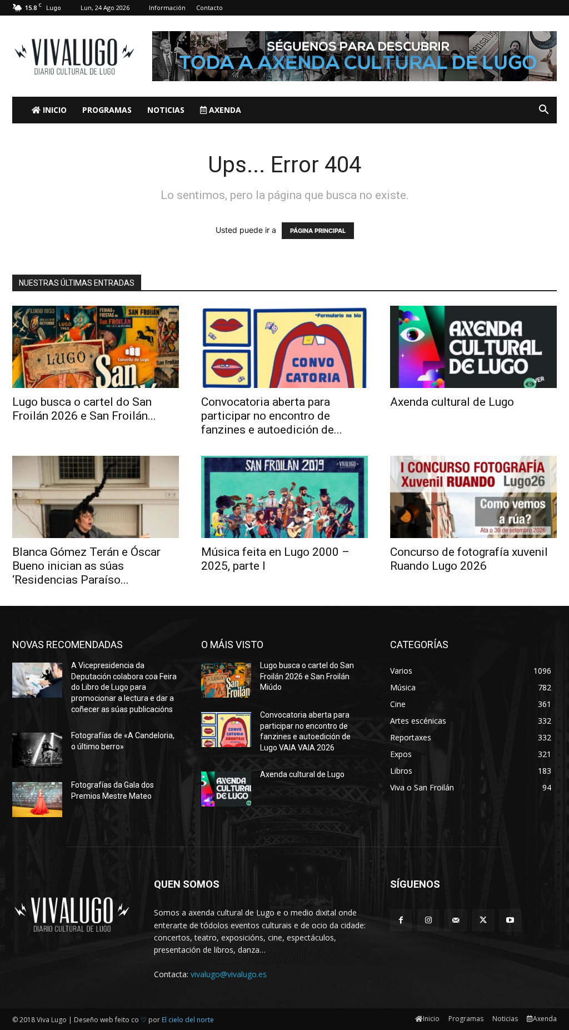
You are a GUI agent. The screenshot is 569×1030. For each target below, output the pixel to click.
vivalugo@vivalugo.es (229, 974)
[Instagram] (428, 920)
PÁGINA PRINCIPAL (318, 231)
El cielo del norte (188, 1019)
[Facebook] (401, 920)
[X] (483, 920)
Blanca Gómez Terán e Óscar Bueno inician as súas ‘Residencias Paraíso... (86, 565)
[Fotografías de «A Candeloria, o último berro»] (37, 750)
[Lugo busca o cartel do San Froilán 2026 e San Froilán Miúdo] (95, 347)
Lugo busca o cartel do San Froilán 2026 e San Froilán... (84, 408)
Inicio (54, 110)
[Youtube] (510, 920)
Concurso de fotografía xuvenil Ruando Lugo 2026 (469, 559)
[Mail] (455, 920)
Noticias (165, 110)
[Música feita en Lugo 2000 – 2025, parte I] (284, 497)
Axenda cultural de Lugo (452, 402)
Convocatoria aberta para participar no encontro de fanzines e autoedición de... (271, 415)
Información (167, 7)
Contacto (209, 7)
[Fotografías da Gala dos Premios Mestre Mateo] (37, 799)
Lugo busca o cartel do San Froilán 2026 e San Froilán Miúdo (307, 676)
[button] (543, 111)
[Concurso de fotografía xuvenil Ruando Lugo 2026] (473, 497)
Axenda (224, 110)
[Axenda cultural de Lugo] (473, 347)
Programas (107, 110)
